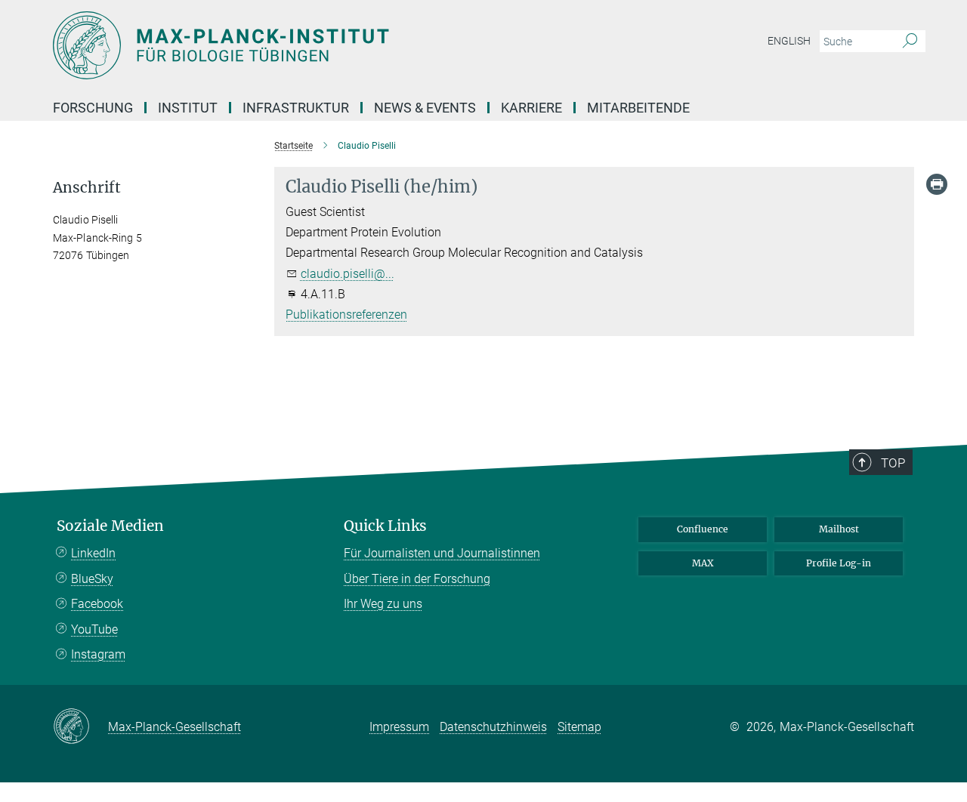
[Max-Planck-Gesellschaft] (80, 727)
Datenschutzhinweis (493, 727)
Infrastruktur (296, 107)
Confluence (702, 529)
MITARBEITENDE (638, 107)
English (789, 41)
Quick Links (385, 526)
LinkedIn (93, 553)
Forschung (93, 107)
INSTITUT (188, 107)
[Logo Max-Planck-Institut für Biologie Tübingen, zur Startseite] (336, 45)
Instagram (98, 654)
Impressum (399, 727)
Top (893, 462)
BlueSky (92, 579)
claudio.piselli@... (347, 274)
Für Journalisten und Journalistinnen (442, 553)
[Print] (936, 184)
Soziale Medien (110, 526)
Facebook (97, 604)
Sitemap (579, 727)
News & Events (425, 107)
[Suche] (909, 41)
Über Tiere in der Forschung (417, 579)
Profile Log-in (838, 563)
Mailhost (839, 529)
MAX (703, 563)
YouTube (94, 629)
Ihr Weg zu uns (383, 604)
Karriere (531, 107)
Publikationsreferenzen (346, 314)
